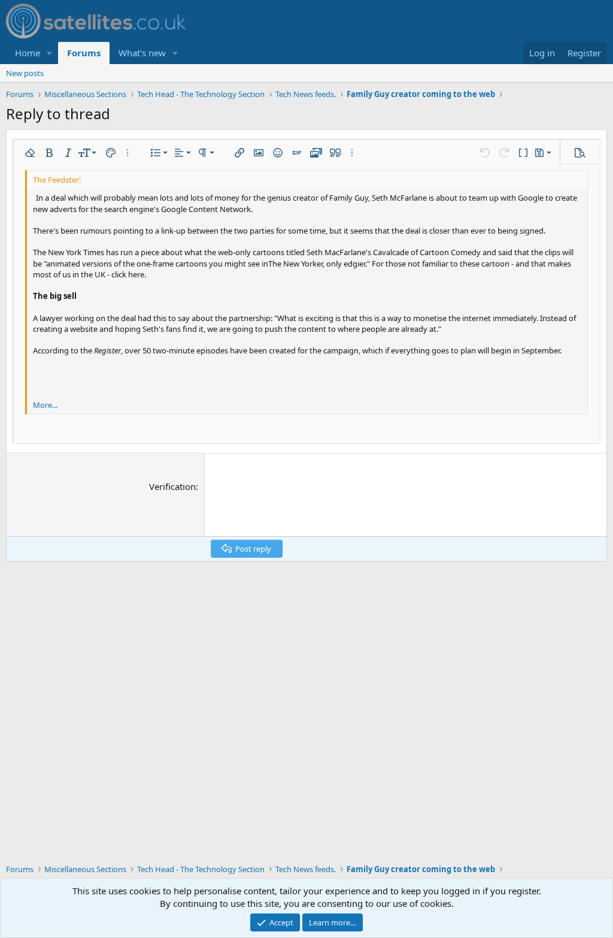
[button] (49, 53)
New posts (25, 73)
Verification (172, 486)
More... (45, 405)
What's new (142, 53)
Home (27, 53)
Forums (84, 53)
